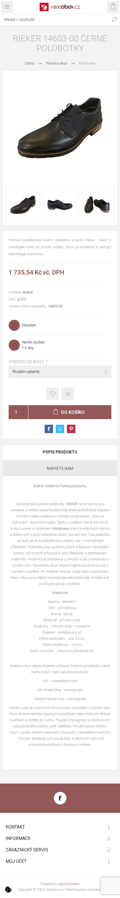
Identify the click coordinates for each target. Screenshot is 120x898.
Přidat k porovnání (67, 394)
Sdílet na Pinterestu (71, 429)
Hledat (114, 19)
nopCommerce (68, 884)
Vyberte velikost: (27, 362)
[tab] (60, 452)
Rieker (28, 292)
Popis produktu (60, 452)
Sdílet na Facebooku (49, 429)
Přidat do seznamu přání (52, 394)
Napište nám (60, 468)
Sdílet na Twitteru (60, 429)
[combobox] (54, 19)
